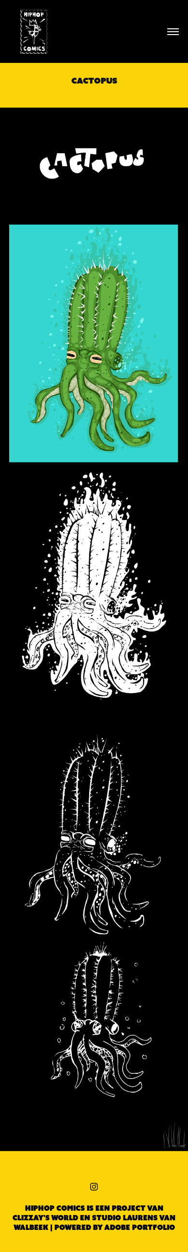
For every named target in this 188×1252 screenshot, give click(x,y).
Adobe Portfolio (139, 1227)
